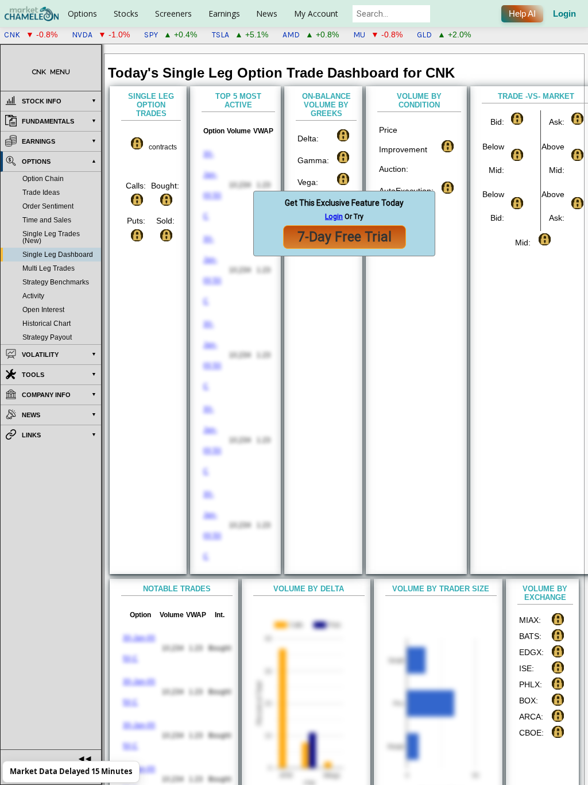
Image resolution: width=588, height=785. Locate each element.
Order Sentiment (48, 206)
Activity (33, 296)
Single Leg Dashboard (57, 254)
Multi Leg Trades (48, 268)
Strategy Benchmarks (55, 282)
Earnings (224, 13)
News (266, 13)
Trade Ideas (41, 192)
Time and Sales (46, 220)
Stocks (126, 13)
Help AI (522, 13)
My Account (316, 13)
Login (564, 13)
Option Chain (43, 178)
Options (82, 13)
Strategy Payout (47, 337)
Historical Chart (46, 323)
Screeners (173, 13)
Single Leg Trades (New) (51, 237)
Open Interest (43, 309)
